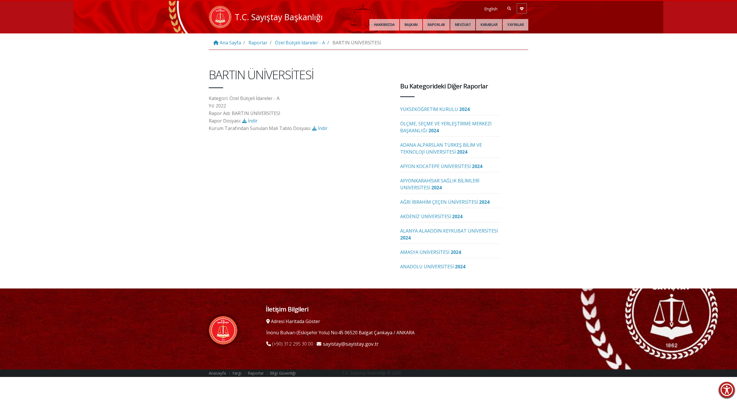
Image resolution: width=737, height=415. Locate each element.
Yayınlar (515, 24)
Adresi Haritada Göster (295, 321)
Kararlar (488, 24)
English (490, 9)
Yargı (237, 373)
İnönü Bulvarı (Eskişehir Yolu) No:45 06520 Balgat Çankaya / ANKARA (340, 332)
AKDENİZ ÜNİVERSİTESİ (431, 216)
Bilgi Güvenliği (283, 373)
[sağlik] (522, 8)
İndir (252, 121)
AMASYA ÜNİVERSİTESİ (430, 252)
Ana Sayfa (230, 42)
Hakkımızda (384, 24)
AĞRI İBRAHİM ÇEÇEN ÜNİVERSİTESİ (444, 202)
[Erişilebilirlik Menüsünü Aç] (727, 390)
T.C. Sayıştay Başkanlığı (279, 16)
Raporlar (436, 24)
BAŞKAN (411, 24)
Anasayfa (217, 373)
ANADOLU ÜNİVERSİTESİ (432, 266)
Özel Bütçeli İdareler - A (300, 42)
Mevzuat (463, 24)
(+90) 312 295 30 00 (292, 344)
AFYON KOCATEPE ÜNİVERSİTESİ (441, 166)
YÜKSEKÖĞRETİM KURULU (435, 109)
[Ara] (509, 8)
